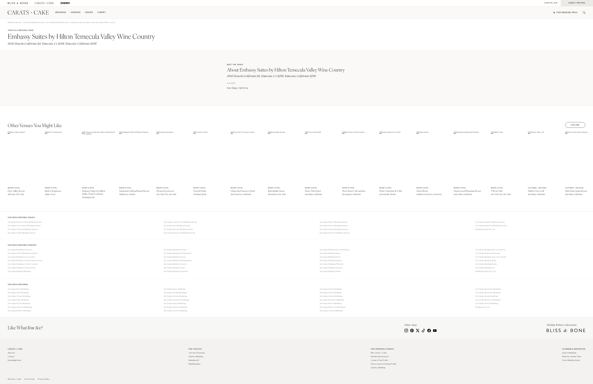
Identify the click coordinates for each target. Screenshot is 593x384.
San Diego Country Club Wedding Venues (180, 222)
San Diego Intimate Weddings (175, 296)
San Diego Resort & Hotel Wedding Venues (25, 222)
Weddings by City (482, 307)
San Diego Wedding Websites (19, 271)
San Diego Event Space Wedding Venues (24, 226)
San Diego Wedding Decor (330, 257)
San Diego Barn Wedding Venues (177, 226)
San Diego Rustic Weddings (175, 289)
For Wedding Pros (567, 13)
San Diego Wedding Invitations (176, 271)
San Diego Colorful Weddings (331, 311)
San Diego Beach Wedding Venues (333, 222)
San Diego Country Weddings (175, 311)
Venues (89, 12)
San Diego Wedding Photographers (178, 253)
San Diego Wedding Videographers (178, 260)
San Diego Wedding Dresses (331, 268)
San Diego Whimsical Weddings (488, 300)
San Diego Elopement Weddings (176, 300)
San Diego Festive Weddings (486, 303)
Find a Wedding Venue (571, 360)
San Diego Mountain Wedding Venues (335, 233)
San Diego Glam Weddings (18, 293)
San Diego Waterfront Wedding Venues (491, 226)
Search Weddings (569, 353)
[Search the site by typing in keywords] (582, 12)
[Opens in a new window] (18, 3)
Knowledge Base (14, 360)
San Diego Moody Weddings (486, 296)
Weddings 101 (194, 360)
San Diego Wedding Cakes (174, 268)
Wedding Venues (14, 22)
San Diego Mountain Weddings (332, 300)
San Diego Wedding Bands (486, 264)
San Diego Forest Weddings (331, 293)
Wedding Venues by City (485, 229)
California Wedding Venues (34, 22)
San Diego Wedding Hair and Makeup (335, 250)
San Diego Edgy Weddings (18, 300)
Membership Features (380, 356)
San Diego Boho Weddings (18, 289)
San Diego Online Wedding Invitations (23, 253)
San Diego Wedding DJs (485, 268)
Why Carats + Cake (379, 353)
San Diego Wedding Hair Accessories (490, 250)
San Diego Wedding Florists (175, 257)
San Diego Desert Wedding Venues (334, 226)
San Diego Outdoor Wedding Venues (490, 222)
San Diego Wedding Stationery (20, 250)
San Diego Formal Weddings (19, 303)
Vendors (76, 12)
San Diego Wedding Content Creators (23, 264)
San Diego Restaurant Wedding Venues (179, 233)
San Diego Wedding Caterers (175, 264)
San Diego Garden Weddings (331, 296)
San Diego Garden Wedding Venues (334, 229)
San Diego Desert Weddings (331, 289)
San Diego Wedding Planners (175, 250)
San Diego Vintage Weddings (175, 293)
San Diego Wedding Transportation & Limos (25, 260)
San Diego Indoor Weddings (175, 303)
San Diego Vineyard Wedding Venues (23, 229)
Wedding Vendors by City (485, 271)
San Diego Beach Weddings (331, 303)
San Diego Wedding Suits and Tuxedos (490, 257)
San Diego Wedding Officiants (332, 264)
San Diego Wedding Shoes (330, 271)
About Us (11, 353)
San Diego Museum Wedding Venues (178, 229)
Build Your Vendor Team (571, 356)
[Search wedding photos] (65, 3)
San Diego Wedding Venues (57, 22)
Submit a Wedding (196, 356)
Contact (11, 356)
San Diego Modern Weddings (19, 311)
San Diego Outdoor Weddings (175, 307)
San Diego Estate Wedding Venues (22, 233)
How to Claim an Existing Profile (383, 364)
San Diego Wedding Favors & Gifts (21, 257)
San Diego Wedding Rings (485, 260)
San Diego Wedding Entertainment (22, 268)
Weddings (60, 12)
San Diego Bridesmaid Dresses (487, 253)
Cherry (101, 12)
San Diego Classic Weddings (19, 296)
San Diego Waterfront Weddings (332, 307)
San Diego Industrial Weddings (20, 307)
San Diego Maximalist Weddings (488, 289)
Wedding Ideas (194, 364)
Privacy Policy (44, 379)
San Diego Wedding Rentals (331, 260)
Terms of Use (29, 379)
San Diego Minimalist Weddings (487, 293)
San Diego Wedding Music (330, 253)
